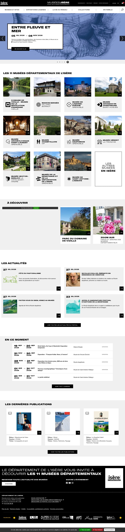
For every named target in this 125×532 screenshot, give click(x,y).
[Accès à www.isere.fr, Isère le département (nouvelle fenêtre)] (114, 478)
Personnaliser (109, 530)
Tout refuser (98, 530)
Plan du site (5, 509)
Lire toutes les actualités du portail (62, 325)
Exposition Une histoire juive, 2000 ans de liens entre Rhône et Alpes (53, 362)
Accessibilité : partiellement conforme (38, 509)
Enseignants (81, 3)
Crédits (23, 509)
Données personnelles (56, 509)
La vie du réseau (60, 10)
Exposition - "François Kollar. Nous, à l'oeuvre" (53, 354)
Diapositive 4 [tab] (64, 62)
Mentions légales (15, 509)
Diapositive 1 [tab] (57, 62)
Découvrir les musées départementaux (46, 499)
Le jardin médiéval (43, 377)
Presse (95, 3)
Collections (84, 10)
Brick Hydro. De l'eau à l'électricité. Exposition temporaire (52, 346)
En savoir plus (73, 530)
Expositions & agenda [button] (36, 10)
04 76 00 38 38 (8, 503)
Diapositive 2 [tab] (59, 62)
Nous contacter (37, 498)
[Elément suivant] (120, 518)
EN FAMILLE (108, 10)
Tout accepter (85, 530)
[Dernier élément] (14, 518)
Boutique (89, 3)
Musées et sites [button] (12, 10)
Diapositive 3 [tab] (62, 62)
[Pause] (68, 62)
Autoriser (36, 208)
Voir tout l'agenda (62, 386)
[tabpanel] (62, 36)
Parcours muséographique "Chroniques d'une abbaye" (52, 369)
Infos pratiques (103, 3)
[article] (16, 94)
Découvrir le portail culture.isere (45, 501)
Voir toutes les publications (62, 452)
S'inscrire (9, 483)
